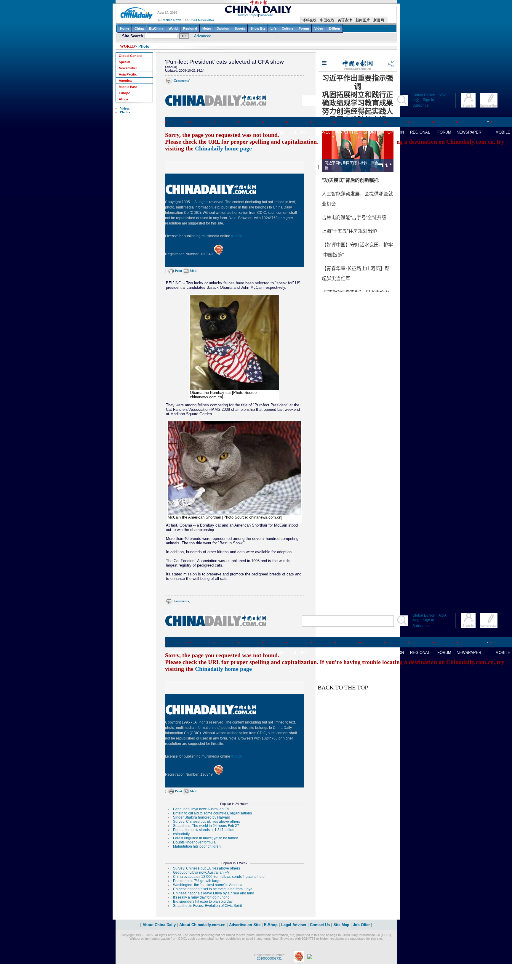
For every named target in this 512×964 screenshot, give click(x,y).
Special (124, 62)
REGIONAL (420, 132)
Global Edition (423, 95)
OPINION (396, 132)
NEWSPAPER (469, 132)
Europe (124, 93)
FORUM (444, 132)
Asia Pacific (128, 74)
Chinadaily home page (223, 148)
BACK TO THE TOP (343, 687)
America (125, 80)
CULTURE (298, 132)
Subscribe (420, 105)
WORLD (127, 46)
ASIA (443, 95)
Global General (130, 55)
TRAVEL (323, 132)
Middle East (128, 87)
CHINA (201, 132)
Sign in (428, 100)
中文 (416, 100)
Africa (123, 99)
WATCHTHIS (347, 132)
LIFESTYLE (274, 132)
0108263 (237, 236)
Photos (125, 112)
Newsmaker (128, 68)
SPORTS (372, 132)
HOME (177, 132)
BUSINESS (250, 132)
